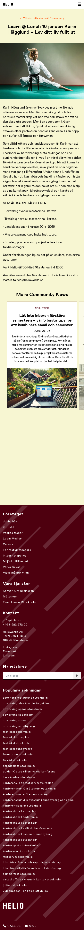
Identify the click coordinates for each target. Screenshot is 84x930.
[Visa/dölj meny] (78, 4)
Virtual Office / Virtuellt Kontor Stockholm (32, 879)
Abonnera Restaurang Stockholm (25, 697)
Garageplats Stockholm (19, 766)
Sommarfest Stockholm (19, 874)
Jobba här (10, 521)
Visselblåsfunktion (16, 572)
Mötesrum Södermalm (18, 856)
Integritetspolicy (15, 555)
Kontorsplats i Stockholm (20, 845)
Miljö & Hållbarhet (15, 561)
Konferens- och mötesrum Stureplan (28, 783)
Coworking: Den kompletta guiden (26, 703)
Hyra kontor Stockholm (19, 777)
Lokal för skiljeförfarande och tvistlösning (32, 868)
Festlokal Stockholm (16, 743)
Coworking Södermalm (18, 714)
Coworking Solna (14, 720)
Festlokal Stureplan (16, 737)
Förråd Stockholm (15, 760)
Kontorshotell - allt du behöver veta (28, 828)
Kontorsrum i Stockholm (20, 851)
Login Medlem (12, 538)
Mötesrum (10, 596)
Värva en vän (12, 567)
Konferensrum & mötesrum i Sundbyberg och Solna (38, 800)
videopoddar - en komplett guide (25, 891)
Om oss (8, 544)
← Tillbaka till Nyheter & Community (42, 18)
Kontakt (8, 527)
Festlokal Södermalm (17, 731)
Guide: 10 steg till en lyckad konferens (29, 771)
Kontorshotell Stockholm (20, 839)
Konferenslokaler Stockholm (22, 805)
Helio (8, 4)
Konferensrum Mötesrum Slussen (26, 794)
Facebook (10, 651)
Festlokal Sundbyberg (17, 749)
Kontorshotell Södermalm (20, 817)
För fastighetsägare (17, 550)
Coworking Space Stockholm (22, 709)
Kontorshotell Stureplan (19, 811)
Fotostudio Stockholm (18, 754)
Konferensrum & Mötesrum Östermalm (29, 788)
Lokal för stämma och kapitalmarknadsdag (32, 862)
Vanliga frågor (13, 533)
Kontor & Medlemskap (18, 591)
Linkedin (9, 655)
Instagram (10, 647)
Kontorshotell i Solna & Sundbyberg (27, 834)
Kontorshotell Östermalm (20, 822)
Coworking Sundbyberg (19, 726)
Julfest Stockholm (15, 885)
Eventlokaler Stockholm (19, 602)
